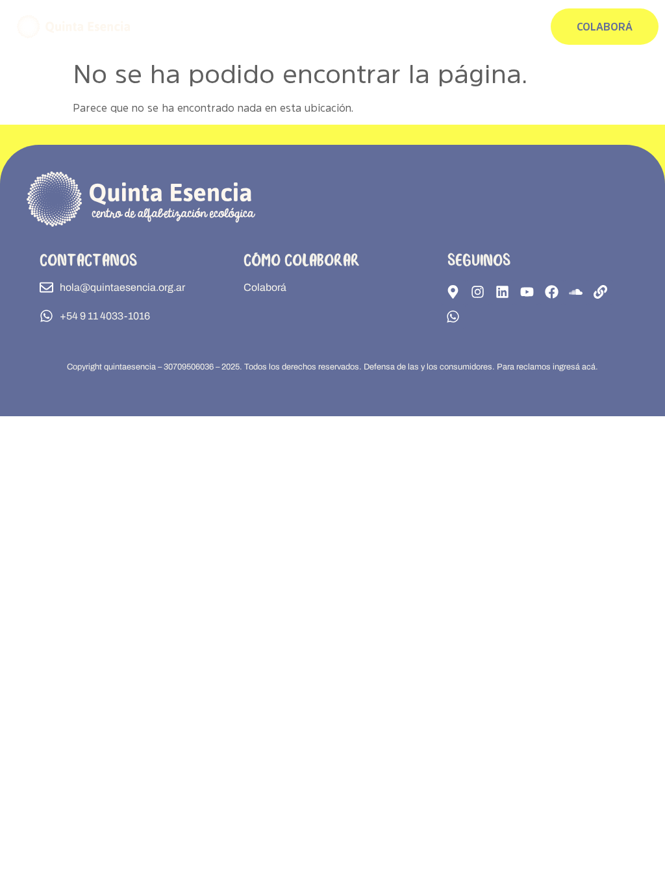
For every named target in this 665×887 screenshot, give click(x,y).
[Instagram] (478, 292)
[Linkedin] (502, 292)
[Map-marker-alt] (453, 292)
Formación (405, 26)
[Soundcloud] (576, 292)
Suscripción (488, 26)
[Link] (600, 292)
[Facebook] (551, 292)
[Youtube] (526, 292)
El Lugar (436, 26)
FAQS (460, 26)
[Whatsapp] (453, 317)
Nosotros (522, 26)
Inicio (378, 26)
